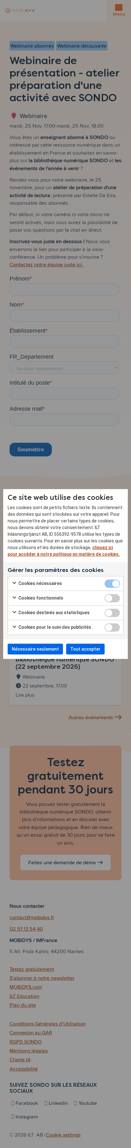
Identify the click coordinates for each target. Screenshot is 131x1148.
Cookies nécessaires (39, 583)
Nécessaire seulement (35, 649)
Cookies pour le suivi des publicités (54, 627)
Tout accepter (85, 649)
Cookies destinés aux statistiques (53, 612)
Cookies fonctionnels (40, 598)
